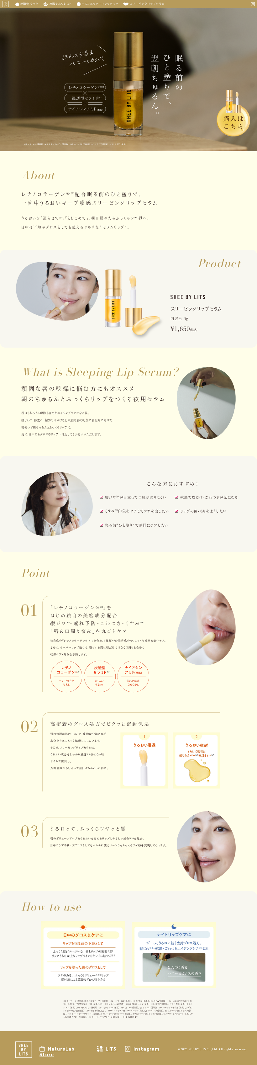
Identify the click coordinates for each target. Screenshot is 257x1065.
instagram (147, 1049)
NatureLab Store (57, 1051)
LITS (111, 1049)
